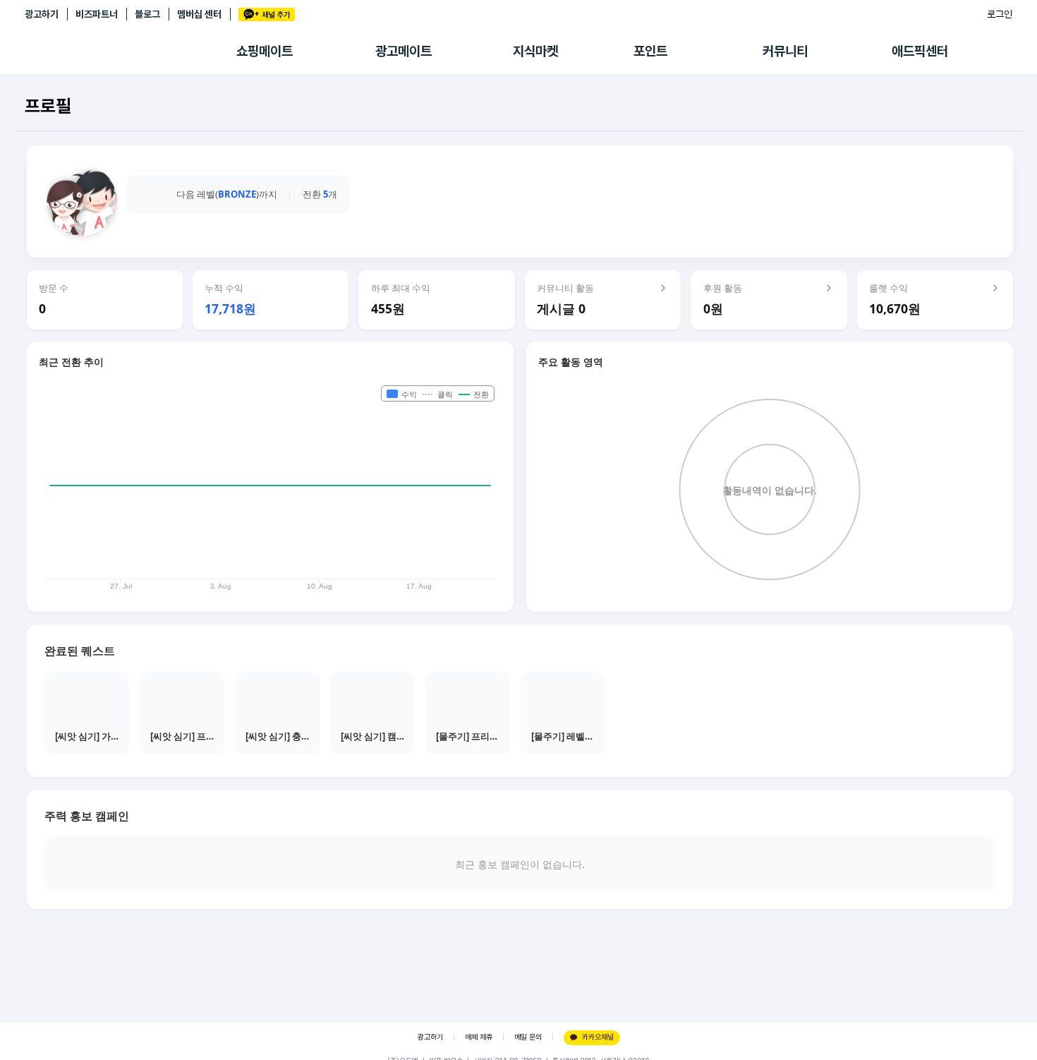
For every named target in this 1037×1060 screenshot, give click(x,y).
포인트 (650, 51)
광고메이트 (403, 51)
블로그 (147, 14)
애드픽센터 (920, 51)
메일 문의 (528, 1037)
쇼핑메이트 (264, 51)
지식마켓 (535, 51)
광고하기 (42, 14)
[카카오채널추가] (266, 14)
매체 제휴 (478, 1037)
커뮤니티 (785, 51)
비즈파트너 (96, 14)
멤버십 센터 (199, 14)
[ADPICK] (130, 51)
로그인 (999, 14)
